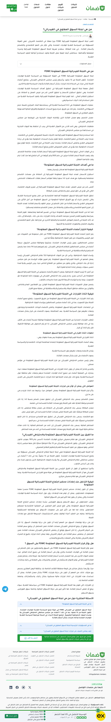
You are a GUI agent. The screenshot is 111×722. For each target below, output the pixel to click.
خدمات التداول (36, 6)
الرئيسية (91, 19)
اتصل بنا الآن (33, 638)
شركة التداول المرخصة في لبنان (16, 670)
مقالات (85, 19)
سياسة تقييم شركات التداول (69, 672)
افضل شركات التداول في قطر (43, 667)
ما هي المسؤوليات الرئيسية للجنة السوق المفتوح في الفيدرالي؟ (68, 626)
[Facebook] (17, 687)
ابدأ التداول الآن (12, 8)
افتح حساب (12, 716)
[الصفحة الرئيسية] (95, 8)
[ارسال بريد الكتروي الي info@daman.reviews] (97, 674)
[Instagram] (23, 687)
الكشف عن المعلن (88, 24)
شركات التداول (74, 6)
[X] (29, 687)
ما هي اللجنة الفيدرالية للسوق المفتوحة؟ (76, 604)
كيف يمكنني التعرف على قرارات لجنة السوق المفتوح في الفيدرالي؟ (67, 631)
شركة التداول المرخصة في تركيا (17, 674)
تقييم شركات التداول (61, 7)
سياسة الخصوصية (73, 660)
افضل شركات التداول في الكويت (42, 656)
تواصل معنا (26, 6)
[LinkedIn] (10, 687)
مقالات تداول (48, 6)
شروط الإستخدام (74, 656)
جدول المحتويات (85, 64)
